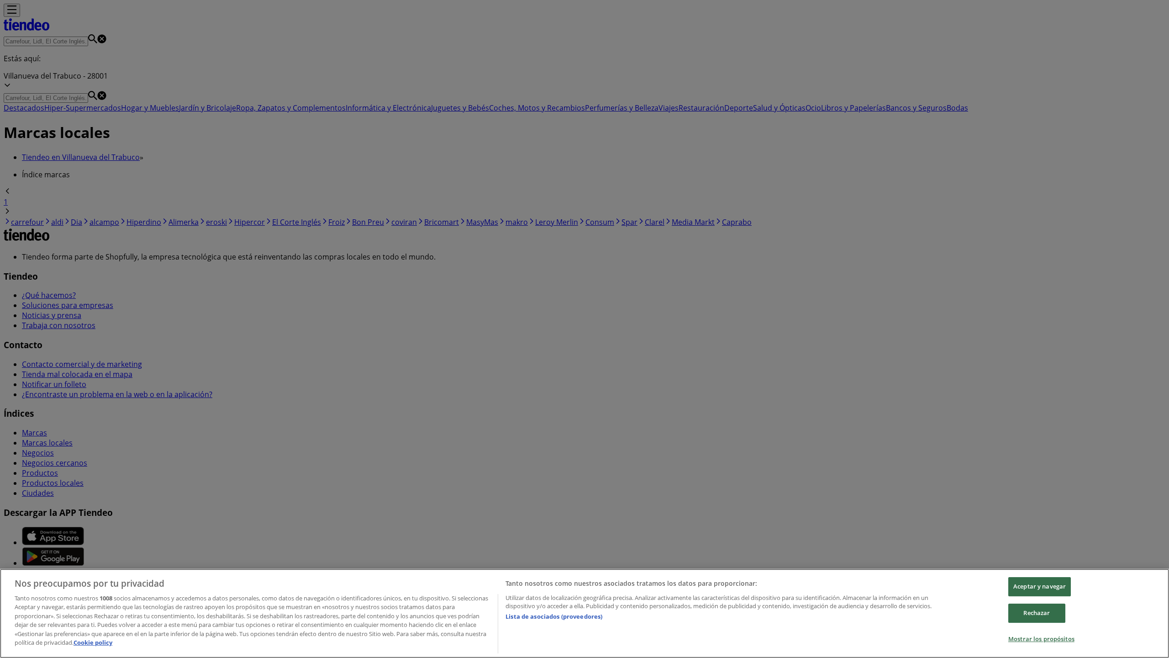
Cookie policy (93, 642)
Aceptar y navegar (1039, 587)
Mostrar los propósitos (1041, 639)
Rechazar (1036, 613)
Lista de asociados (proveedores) (554, 616)
